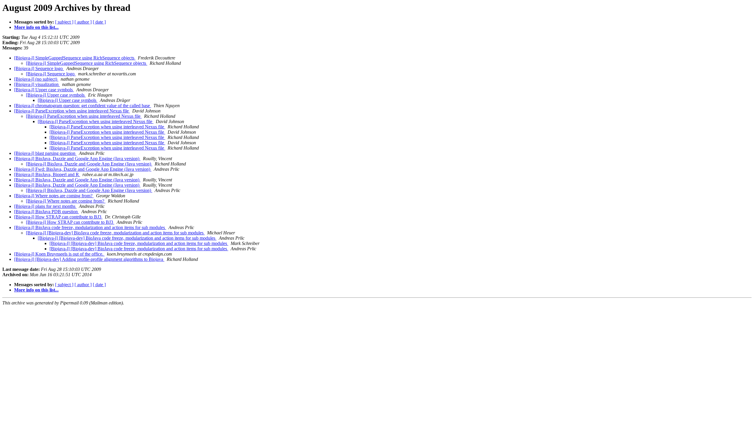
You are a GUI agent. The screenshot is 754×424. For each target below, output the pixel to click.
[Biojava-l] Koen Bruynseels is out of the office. (59, 253)
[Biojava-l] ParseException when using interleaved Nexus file (72, 110)
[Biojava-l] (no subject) (36, 79)
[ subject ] (64, 21)
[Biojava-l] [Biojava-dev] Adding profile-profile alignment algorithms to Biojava (89, 259)
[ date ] (99, 21)
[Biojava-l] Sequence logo (39, 68)
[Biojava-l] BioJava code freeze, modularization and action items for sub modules (90, 227)
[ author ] (83, 21)
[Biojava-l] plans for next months (45, 206)
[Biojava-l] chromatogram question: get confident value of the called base (82, 105)
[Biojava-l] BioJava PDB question (46, 211)
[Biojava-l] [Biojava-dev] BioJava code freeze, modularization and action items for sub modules (115, 232)
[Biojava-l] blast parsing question (45, 153)
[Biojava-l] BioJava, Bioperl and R (47, 174)
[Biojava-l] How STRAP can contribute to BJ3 (58, 216)
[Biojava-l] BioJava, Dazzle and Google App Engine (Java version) (77, 158)
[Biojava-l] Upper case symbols (44, 89)
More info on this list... (36, 27)
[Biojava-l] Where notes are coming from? (54, 195)
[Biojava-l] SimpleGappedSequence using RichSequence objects (74, 57)
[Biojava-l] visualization (37, 84)
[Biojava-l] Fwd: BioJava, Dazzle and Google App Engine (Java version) (82, 169)
